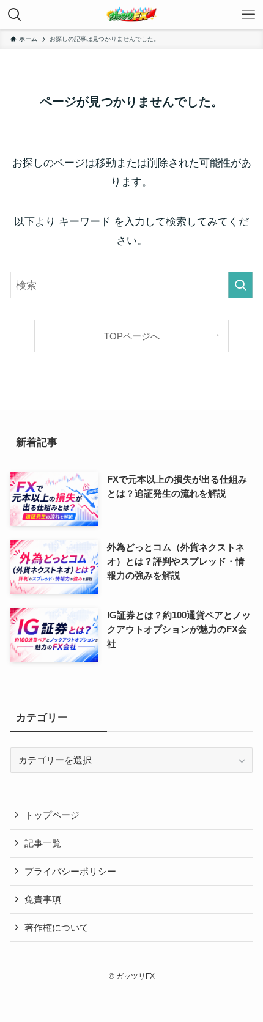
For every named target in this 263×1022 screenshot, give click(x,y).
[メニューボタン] (248, 14)
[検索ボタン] (14, 14)
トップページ (52, 815)
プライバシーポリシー (70, 871)
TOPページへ (132, 336)
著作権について (56, 927)
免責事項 (42, 899)
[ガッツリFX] (131, 14)
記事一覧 (42, 843)
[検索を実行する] (240, 285)
